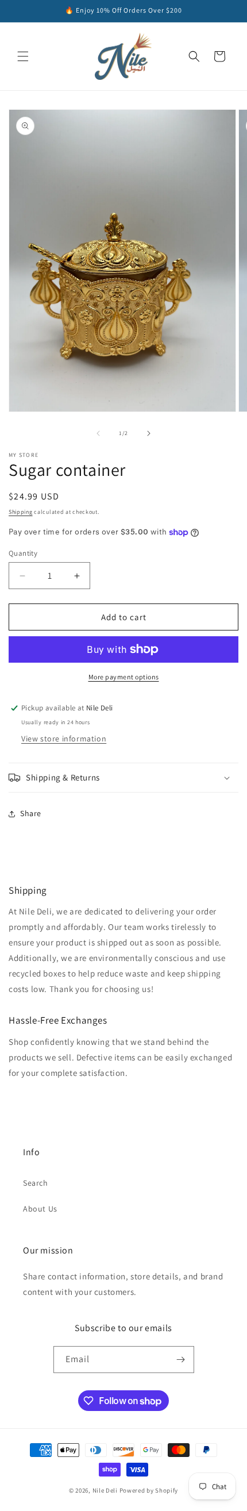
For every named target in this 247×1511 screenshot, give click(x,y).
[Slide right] (148, 433)
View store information (63, 738)
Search (35, 1183)
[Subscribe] (181, 1359)
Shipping (21, 512)
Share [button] (30, 813)
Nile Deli (105, 1490)
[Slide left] (98, 433)
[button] (23, 56)
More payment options (123, 676)
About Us (40, 1209)
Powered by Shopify (149, 1490)
